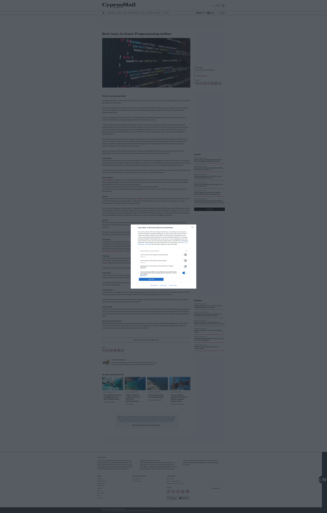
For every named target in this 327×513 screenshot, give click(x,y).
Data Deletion (154, 285)
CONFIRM (151, 279)
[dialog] (163, 256)
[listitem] (163, 251)
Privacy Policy (173, 285)
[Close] (193, 227)
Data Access (163, 285)
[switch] (184, 255)
